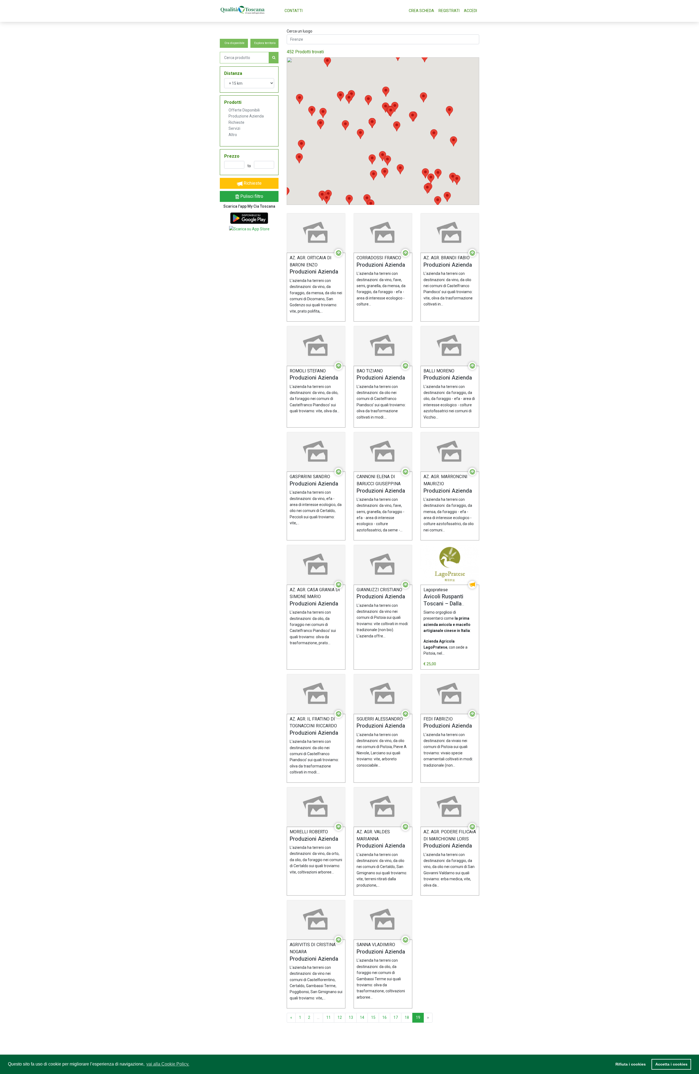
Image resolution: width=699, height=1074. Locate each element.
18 (407, 1017)
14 (362, 1017)
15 (373, 1017)
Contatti (294, 10)
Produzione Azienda (246, 116)
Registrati (449, 10)
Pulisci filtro (251, 196)
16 (384, 1017)
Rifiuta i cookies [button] (630, 1064)
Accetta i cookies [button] (671, 1064)
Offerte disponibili (244, 110)
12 (339, 1017)
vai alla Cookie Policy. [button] (167, 1064)
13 (351, 1017)
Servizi (234, 128)
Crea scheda (421, 10)
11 (328, 1017)
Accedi (470, 10)
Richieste (236, 122)
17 (395, 1017)
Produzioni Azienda (314, 271)
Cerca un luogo (299, 31)
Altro (233, 135)
